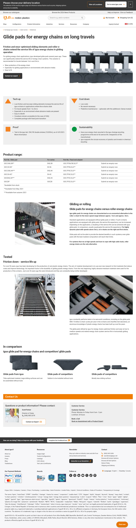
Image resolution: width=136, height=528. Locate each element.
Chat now (122, 524)
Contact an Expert (32, 422)
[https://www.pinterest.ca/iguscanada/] (94, 475)
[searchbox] (65, 18)
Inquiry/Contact (114, 24)
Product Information (33, 24)
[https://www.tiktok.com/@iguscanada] (90, 475)
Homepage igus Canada (11, 30)
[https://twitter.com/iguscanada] (86, 475)
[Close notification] (130, 4)
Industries (49, 24)
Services (61, 24)
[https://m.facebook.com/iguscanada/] (70, 475)
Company (86, 24)
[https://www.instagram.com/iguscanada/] (74, 475)
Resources (73, 24)
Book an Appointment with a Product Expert (87, 421)
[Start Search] (82, 18)
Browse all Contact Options (109, 458)
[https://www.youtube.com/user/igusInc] (82, 475)
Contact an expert (11, 76)
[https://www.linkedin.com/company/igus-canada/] (78, 475)
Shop (4, 24)
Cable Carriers (24, 30)
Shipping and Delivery (108, 465)
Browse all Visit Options (108, 460)
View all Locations (95, 4)
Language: (110, 471)
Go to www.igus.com (114, 4)
